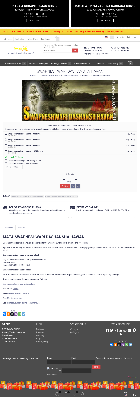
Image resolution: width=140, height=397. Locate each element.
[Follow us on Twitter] (111, 330)
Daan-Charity (112, 63)
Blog (38, 338)
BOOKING (34, 20)
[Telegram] (23, 314)
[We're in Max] (134, 330)
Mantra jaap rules (14, 298)
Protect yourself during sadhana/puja (23, 303)
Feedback (45, 39)
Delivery (40, 329)
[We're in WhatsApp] (124, 330)
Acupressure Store (13, 63)
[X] (12, 314)
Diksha (15, 289)
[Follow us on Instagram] (116, 330)
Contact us (19, 39)
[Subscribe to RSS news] (121, 334)
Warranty (40, 335)
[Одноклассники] (8, 314)
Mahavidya (51, 47)
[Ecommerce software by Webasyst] (133, 377)
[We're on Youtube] (120, 330)
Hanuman (67, 45)
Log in (121, 37)
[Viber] (16, 314)
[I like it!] (78, 186)
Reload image (52, 374)
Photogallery (42, 341)
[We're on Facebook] (107, 330)
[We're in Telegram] (129, 330)
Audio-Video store (82, 63)
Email (74, 358)
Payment (40, 332)
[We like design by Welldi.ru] (129, 377)
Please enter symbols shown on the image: (114, 358)
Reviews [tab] (21, 227)
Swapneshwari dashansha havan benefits (62, 196)
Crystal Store (98, 63)
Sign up (132, 37)
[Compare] (73, 186)
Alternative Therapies (38, 63)
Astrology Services (59, 63)
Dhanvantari (58, 45)
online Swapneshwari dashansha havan (28, 196)
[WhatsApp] (19, 314)
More (57, 37)
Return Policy (32, 39)
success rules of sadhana (18, 293)
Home (9, 39)
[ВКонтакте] (4, 314)
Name (49, 358)
